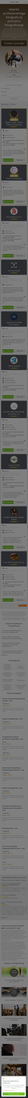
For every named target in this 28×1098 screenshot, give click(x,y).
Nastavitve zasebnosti (8, 1090)
